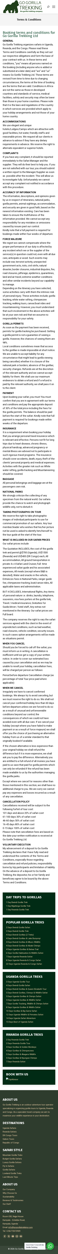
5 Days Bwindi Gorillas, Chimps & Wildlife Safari (27, 993)
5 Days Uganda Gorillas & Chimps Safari (23, 996)
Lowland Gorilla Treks (12, 1173)
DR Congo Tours (10, 1135)
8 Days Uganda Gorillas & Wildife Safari (23, 1007)
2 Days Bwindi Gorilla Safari (18, 927)
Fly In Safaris (8, 1166)
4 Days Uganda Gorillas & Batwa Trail (22, 949)
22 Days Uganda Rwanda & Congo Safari (24, 964)
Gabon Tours (8, 1139)
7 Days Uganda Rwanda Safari (19, 956)
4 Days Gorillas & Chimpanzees (20, 1050)
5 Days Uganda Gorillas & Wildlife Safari (23, 1000)
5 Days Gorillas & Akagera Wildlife (21, 1054)
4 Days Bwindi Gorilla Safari (18, 985)
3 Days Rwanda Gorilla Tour (18, 1043)
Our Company (9, 1189)
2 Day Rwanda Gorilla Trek (17, 1040)
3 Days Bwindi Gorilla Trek (17, 931)
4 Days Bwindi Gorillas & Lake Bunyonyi (23, 938)
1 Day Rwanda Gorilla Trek (17, 909)
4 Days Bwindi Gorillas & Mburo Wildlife (23, 942)
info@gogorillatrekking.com (20, 1227)
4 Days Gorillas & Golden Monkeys (21, 1047)
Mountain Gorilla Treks (12, 1155)
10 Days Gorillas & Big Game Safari (21, 1011)
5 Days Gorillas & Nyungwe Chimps (21, 1058)
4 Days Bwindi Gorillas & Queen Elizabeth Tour (26, 989)
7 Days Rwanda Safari (15, 1061)
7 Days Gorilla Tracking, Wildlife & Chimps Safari (27, 1003)
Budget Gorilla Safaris (12, 1159)
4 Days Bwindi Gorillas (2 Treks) (20, 935)
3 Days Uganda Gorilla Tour (18, 982)
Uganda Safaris (9, 1128)
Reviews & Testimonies (13, 1200)
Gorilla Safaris (9, 1169)
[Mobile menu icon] (53, 6)
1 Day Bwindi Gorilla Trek (17, 902)
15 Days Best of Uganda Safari (19, 1022)
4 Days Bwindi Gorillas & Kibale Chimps (23, 945)
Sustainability (8, 1197)
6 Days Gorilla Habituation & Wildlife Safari (24, 953)
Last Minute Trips (10, 1177)
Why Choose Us (10, 1193)
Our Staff (7, 1204)
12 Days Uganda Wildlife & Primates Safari (24, 1014)
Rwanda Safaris (10, 1132)
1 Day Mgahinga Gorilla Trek (18, 906)
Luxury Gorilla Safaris (12, 1162)
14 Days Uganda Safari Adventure (21, 1018)
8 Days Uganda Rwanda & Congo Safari (23, 960)
